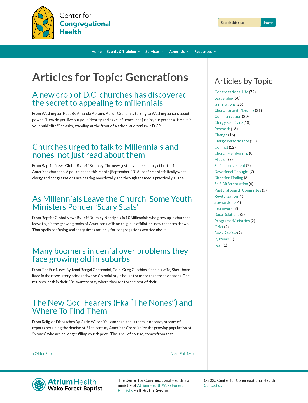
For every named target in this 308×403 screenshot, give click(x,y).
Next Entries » (182, 353)
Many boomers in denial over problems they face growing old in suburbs (110, 255)
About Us (177, 51)
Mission (221, 159)
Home (97, 51)
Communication (227, 116)
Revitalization (226, 196)
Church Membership (231, 153)
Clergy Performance (231, 141)
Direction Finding (228, 177)
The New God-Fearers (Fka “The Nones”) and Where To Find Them (112, 307)
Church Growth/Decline (234, 110)
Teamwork (223, 208)
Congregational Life (231, 91)
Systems (221, 239)
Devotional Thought (231, 171)
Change (221, 135)
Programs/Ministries (232, 220)
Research (222, 128)
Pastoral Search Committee (237, 190)
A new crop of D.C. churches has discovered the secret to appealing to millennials (109, 98)
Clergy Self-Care (228, 122)
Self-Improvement (229, 165)
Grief (218, 226)
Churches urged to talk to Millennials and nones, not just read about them (105, 151)
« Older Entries (44, 353)
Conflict (221, 147)
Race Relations (226, 214)
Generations (225, 104)
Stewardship (225, 202)
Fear (218, 245)
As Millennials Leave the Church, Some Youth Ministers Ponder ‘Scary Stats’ (112, 203)
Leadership (223, 98)
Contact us (213, 385)
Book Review (225, 233)
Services (152, 51)
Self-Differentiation (231, 183)
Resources (203, 51)
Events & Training (121, 51)
